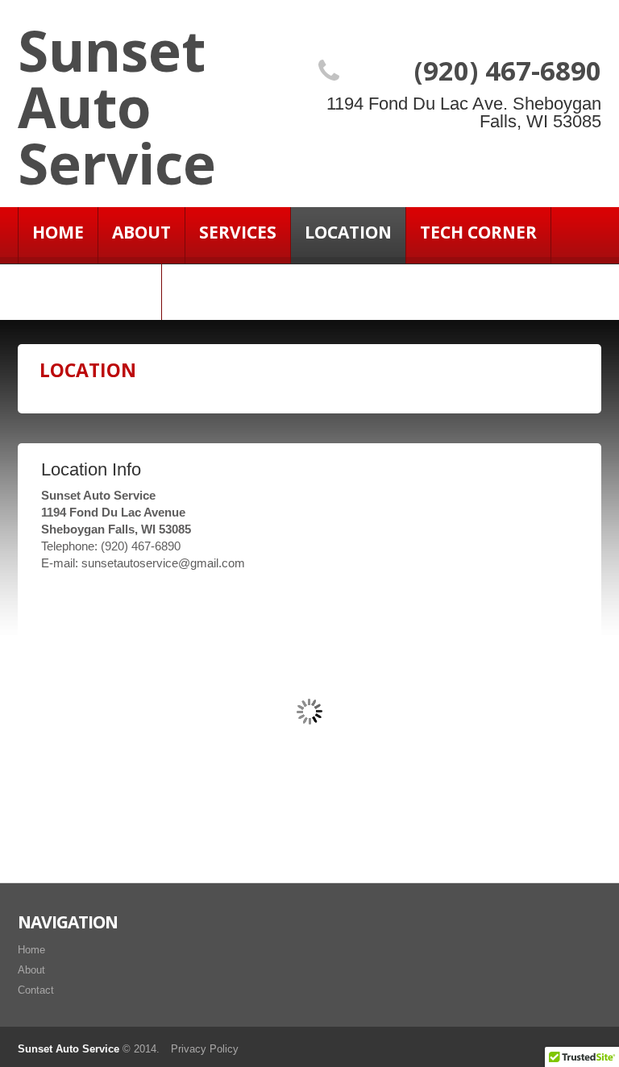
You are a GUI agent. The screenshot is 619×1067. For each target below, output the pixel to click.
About (141, 232)
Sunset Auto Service (117, 106)
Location (348, 232)
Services (237, 232)
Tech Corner (478, 232)
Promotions (89, 288)
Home (58, 232)
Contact (36, 990)
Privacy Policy (205, 1049)
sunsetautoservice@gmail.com (163, 563)
